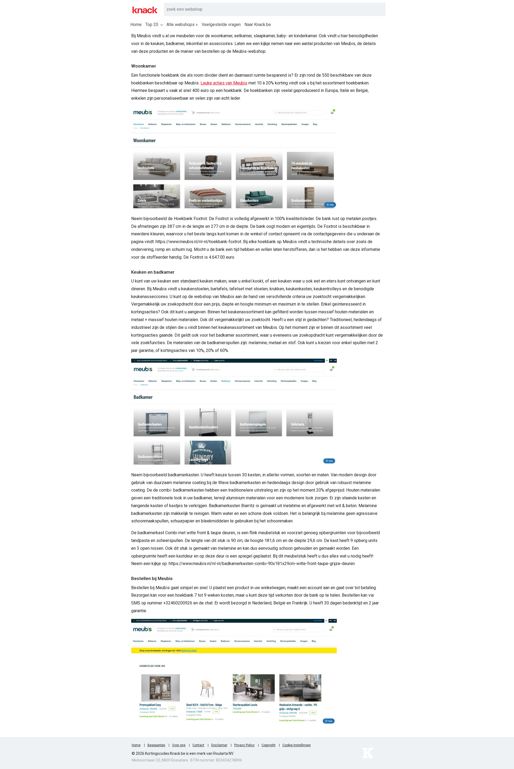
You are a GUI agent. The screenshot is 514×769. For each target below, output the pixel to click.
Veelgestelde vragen (221, 24)
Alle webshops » (182, 24)
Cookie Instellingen (296, 745)
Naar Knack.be (257, 24)
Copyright (268, 745)
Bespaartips (156, 745)
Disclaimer (219, 745)
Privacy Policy (244, 745)
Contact (198, 745)
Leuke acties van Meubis (224, 83)
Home (136, 24)
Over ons (179, 745)
